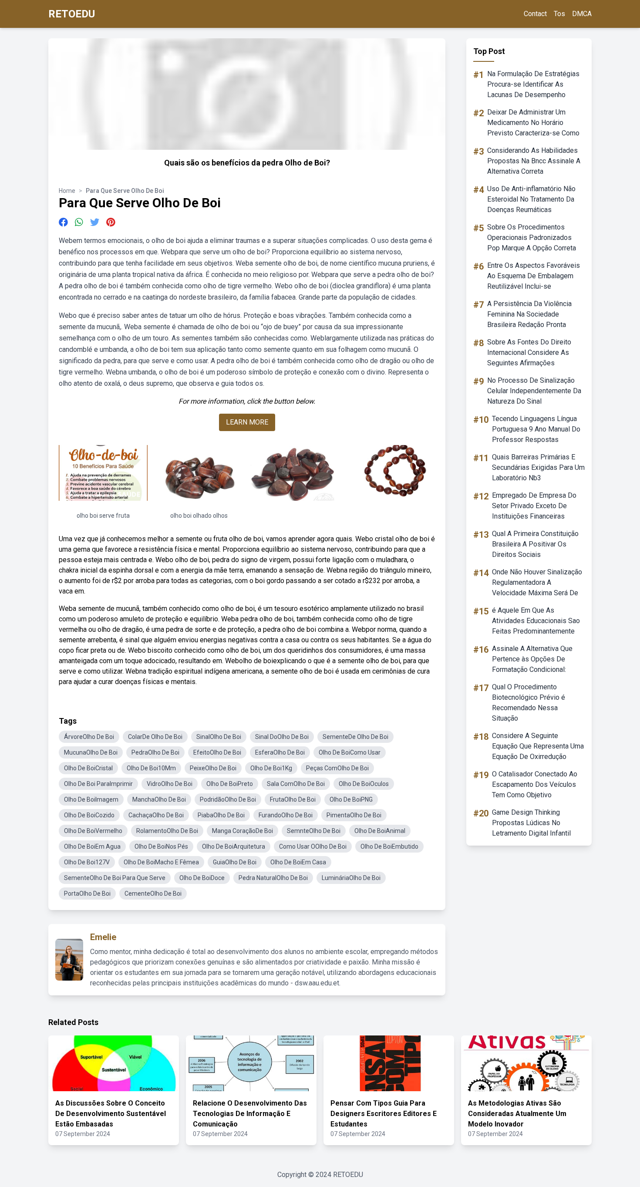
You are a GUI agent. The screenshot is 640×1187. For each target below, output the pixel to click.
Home (67, 190)
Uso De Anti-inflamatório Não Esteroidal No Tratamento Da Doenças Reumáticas (531, 199)
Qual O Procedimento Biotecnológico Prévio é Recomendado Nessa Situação (528, 702)
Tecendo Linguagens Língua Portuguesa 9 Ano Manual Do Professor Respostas (536, 429)
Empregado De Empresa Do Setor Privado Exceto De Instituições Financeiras (534, 505)
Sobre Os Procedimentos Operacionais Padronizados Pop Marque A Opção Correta (531, 237)
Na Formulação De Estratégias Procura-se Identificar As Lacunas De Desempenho (533, 84)
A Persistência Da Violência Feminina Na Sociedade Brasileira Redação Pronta (529, 314)
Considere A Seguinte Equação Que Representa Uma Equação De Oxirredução (538, 746)
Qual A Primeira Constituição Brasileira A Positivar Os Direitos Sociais (535, 544)
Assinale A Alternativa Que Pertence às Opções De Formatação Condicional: (532, 659)
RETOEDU (71, 14)
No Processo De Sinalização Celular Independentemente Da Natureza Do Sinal (534, 390)
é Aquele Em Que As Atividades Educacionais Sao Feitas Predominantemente (536, 620)
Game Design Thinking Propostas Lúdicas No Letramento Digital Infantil (531, 822)
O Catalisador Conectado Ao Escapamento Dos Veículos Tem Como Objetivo (534, 784)
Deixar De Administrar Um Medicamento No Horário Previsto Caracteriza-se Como (533, 122)
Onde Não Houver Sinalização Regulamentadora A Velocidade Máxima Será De (537, 582)
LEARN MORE (247, 422)
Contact (535, 14)
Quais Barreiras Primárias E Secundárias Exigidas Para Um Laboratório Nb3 (538, 467)
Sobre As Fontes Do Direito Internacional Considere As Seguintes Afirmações (529, 352)
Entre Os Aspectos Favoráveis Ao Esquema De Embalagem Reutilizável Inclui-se (533, 275)
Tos (559, 14)
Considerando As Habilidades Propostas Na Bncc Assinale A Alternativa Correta (533, 160)
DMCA (582, 14)
